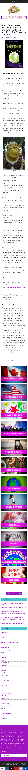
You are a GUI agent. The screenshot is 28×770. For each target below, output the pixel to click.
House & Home (4, 683)
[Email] (21, 768)
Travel (2, 721)
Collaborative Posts (5, 647)
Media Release (4, 685)
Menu (15, 1)
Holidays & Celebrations (6, 680)
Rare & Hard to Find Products (8, 705)
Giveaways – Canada (6, 667)
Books (2, 637)
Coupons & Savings (5, 650)
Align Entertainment (11, 360)
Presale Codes (4, 700)
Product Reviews (5, 703)
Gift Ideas (3, 665)
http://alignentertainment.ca (14, 300)
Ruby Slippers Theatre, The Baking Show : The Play (12, 623)
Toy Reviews (4, 718)
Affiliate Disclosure (22, 764)
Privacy (18, 763)
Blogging (3, 634)
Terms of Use (14, 763)
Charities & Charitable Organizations (9, 642)
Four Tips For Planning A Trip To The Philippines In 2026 (12, 732)
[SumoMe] (25, 768)
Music (2, 690)
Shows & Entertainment (11, 358)
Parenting (3, 695)
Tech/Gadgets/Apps (6, 713)
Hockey (3, 678)
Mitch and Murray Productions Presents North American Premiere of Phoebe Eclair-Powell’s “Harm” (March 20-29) (13, 613)
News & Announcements (7, 693)
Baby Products (4, 632)
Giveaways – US (5, 670)
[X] (11, 768)
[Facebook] (7, 768)
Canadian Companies (6, 640)
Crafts (2, 652)
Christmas (3, 645)
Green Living (4, 672)
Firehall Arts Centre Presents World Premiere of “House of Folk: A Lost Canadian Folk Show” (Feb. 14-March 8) (13, 619)
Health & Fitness (5, 675)
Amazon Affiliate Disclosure (11, 764)
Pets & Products (5, 698)
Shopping (3, 708)
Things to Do (4, 716)
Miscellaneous (4, 688)
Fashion (3, 660)
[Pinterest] (16, 768)
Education (3, 657)
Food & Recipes (5, 662)
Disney (3, 655)
